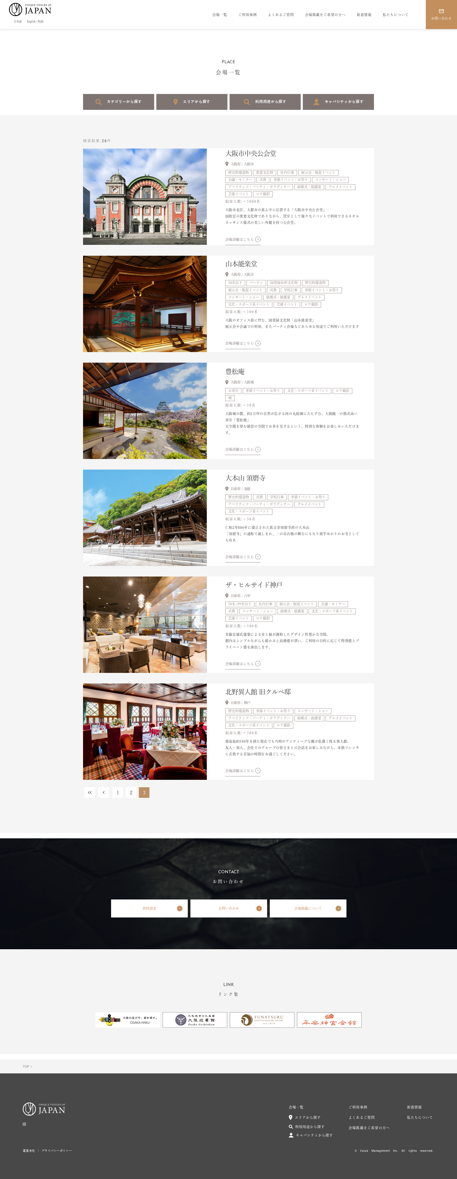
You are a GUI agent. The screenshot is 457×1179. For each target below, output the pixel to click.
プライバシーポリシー (57, 1150)
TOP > (27, 1066)
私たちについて (396, 14)
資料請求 (149, 908)
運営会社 (29, 1150)
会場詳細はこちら (239, 239)
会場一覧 (219, 14)
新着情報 (364, 14)
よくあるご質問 (281, 14)
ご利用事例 (247, 14)
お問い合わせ (228, 908)
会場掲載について (308, 908)
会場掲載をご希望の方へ (325, 14)
